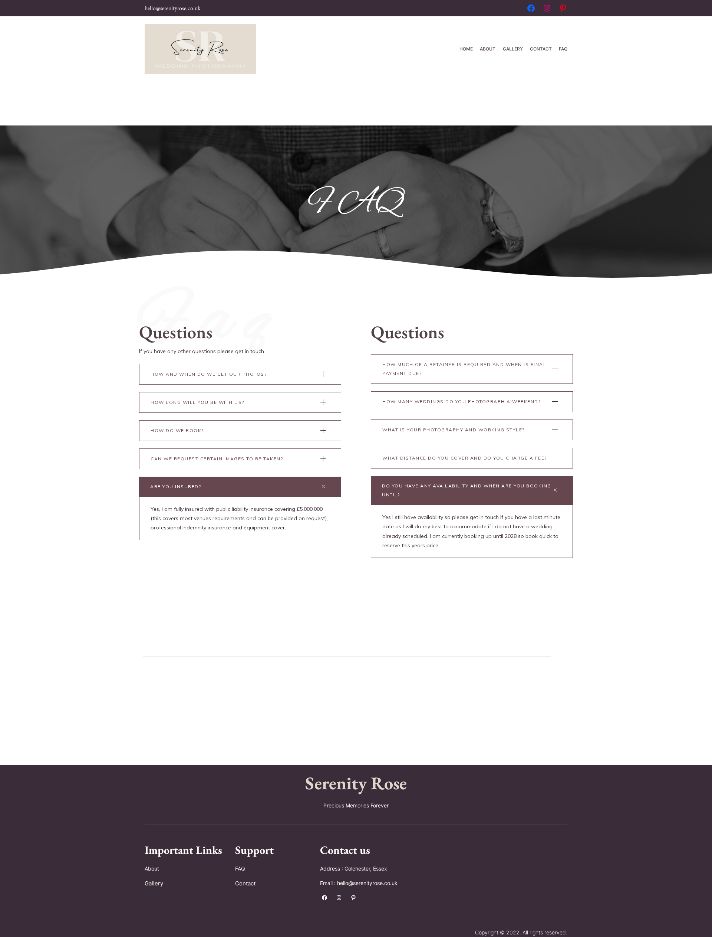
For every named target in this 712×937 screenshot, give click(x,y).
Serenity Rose (356, 782)
